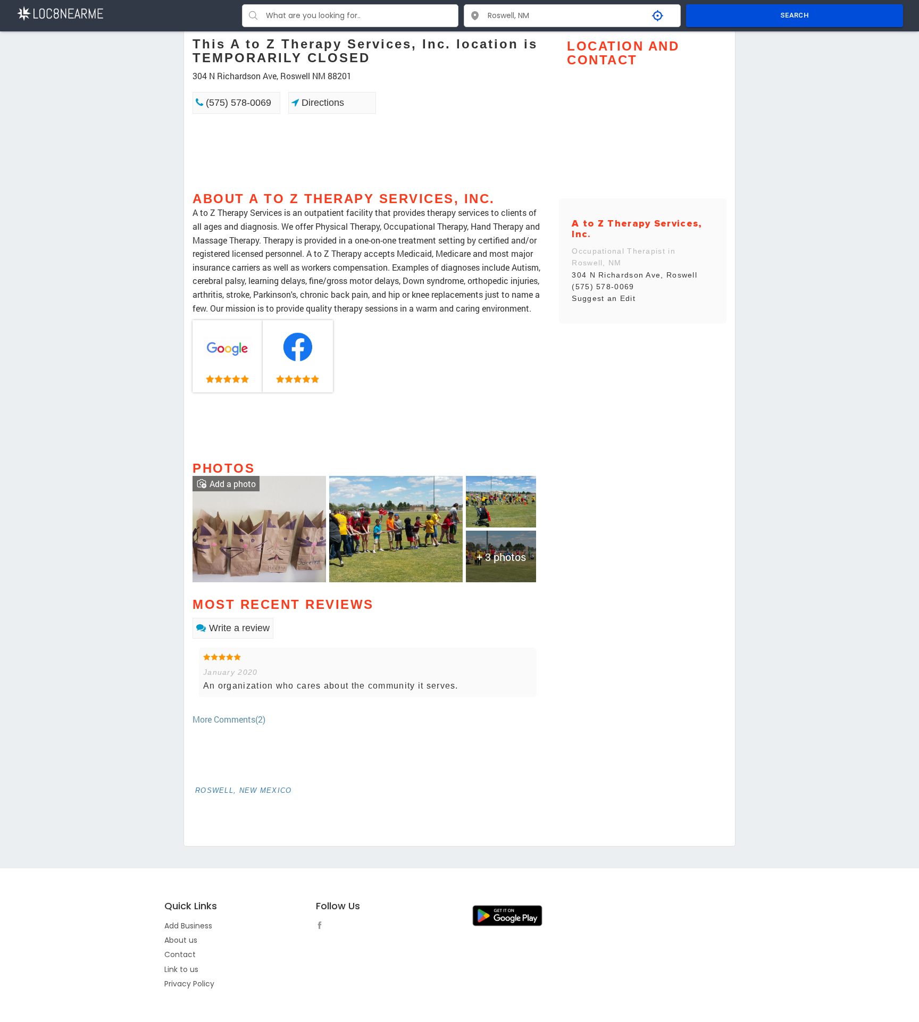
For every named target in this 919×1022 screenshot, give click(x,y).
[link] (228, 356)
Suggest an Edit (604, 298)
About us (180, 940)
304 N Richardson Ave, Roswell (634, 275)
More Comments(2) (229, 719)
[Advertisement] (368, 151)
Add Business (188, 925)
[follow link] (322, 927)
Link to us (181, 969)
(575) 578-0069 (237, 102)
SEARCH (794, 15)
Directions (321, 102)
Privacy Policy (189, 983)
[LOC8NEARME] (60, 12)
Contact (180, 954)
